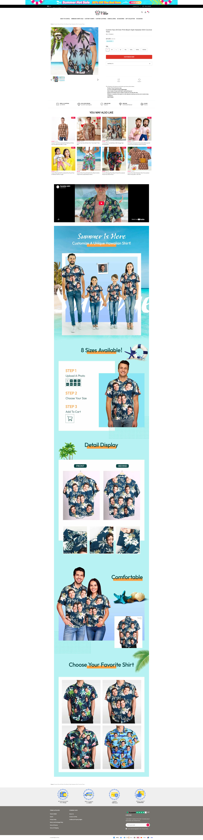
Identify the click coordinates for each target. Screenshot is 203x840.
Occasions (139, 18)
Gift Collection (130, 18)
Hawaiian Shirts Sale (77, 18)
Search (51, 816)
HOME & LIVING (112, 18)
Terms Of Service (54, 825)
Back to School (65, 18)
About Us (71, 814)
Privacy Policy (53, 819)
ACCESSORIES (120, 18)
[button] (54, 51)
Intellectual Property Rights (75, 819)
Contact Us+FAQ (73, 816)
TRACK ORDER (53, 814)
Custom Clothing (101, 18)
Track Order (148, 6)
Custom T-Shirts (89, 18)
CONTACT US (136, 6)
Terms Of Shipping (54, 828)
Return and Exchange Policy (56, 822)
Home (52, 24)
